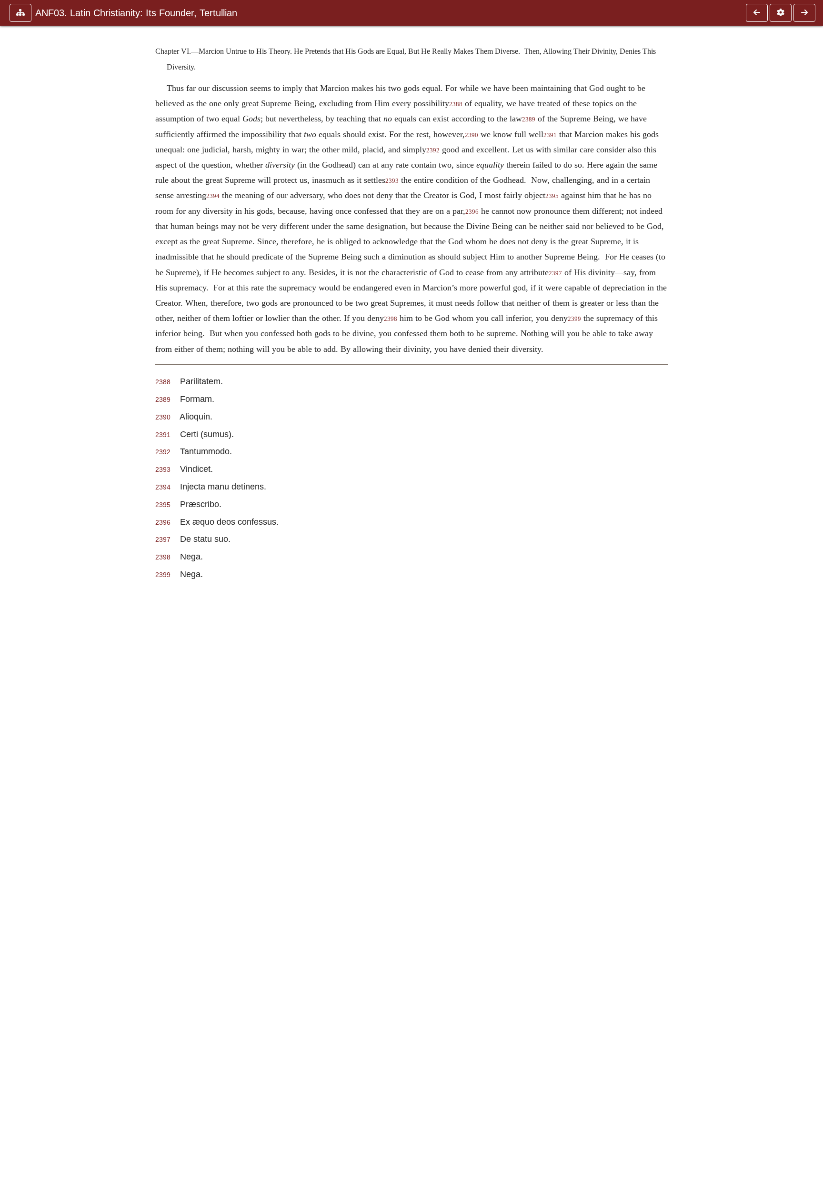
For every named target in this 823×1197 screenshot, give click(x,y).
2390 (471, 135)
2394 (213, 196)
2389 (528, 119)
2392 (433, 150)
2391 (550, 135)
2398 (390, 319)
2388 (455, 104)
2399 (574, 319)
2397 (555, 273)
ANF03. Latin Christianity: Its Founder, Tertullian (136, 13)
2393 (392, 181)
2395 (552, 196)
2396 (472, 212)
